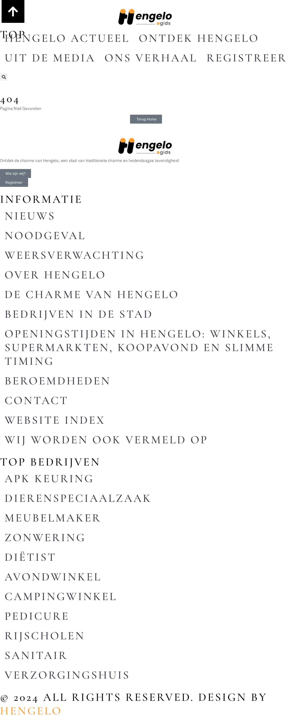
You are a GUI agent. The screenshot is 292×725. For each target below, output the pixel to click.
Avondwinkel (53, 577)
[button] (4, 77)
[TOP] (13, 11)
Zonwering (45, 537)
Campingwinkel (61, 596)
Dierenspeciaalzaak (78, 498)
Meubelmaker (53, 518)
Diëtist (30, 557)
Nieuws (30, 216)
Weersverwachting (75, 255)
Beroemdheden (58, 381)
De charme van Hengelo (92, 294)
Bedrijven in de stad (79, 314)
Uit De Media (50, 58)
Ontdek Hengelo (199, 38)
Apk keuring (49, 478)
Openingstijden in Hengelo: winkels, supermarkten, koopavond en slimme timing (139, 347)
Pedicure (37, 616)
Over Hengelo (55, 275)
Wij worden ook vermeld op (106, 440)
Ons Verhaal (150, 58)
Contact (36, 400)
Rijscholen (45, 636)
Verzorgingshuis (67, 675)
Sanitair (36, 655)
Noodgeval (45, 235)
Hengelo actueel (67, 38)
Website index (55, 420)
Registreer (246, 58)
